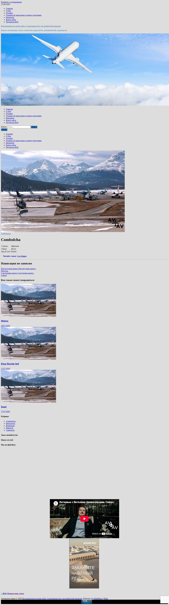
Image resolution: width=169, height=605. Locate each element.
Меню (4, 130)
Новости (9, 428)
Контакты (10, 17)
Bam (106, 598)
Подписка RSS (12, 22)
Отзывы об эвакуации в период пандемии (24, 15)
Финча (4, 321)
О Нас (8, 11)
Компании (10, 426)
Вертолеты (10, 423)
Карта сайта (11, 20)
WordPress (98, 598)
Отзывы (9, 13)
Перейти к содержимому (11, 2)
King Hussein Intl (10, 363)
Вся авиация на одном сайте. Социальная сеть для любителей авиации (31, 26)
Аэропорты (6, 234)
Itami (3, 406)
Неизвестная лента (15, 593)
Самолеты (10, 430)
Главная (9, 8)
